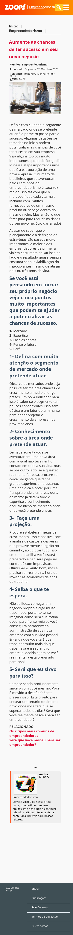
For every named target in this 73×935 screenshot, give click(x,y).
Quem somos (40, 926)
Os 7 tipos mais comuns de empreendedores (31, 733)
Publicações (39, 898)
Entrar (35, 888)
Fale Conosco (40, 907)
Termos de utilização (45, 916)
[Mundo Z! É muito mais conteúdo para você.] (31, 12)
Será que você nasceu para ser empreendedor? (34, 742)
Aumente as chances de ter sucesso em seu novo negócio (33, 49)
